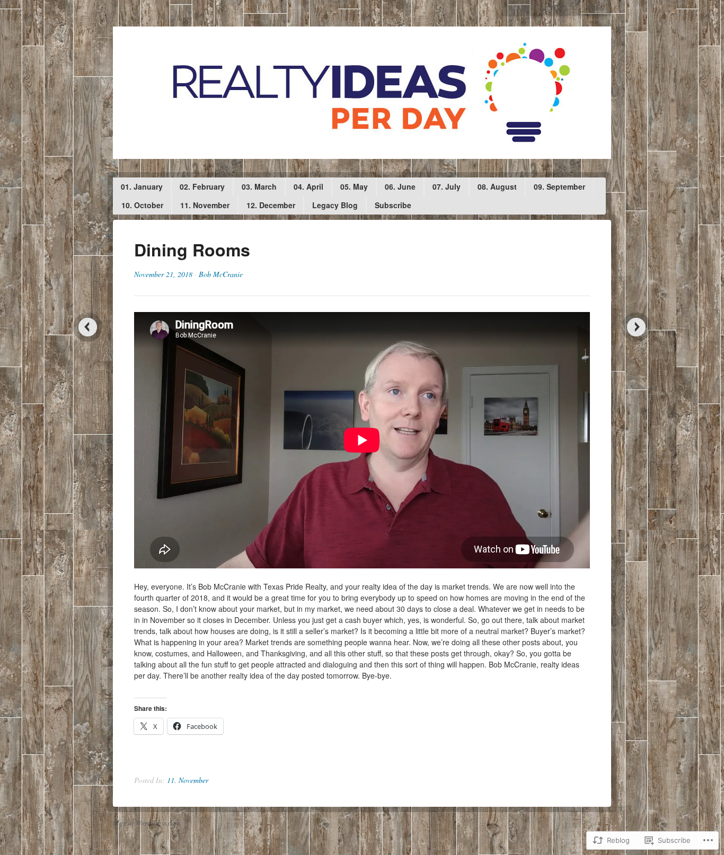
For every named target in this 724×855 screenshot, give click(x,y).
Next (636, 327)
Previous (87, 327)
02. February (202, 186)
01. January (142, 186)
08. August (497, 186)
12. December (270, 205)
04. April (308, 186)
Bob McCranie (221, 274)
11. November (204, 205)
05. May (354, 186)
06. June (400, 186)
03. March (259, 186)
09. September (559, 186)
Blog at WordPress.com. (147, 822)
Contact (557, 7)
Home (517, 7)
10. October (142, 205)
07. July (446, 186)
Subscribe (393, 205)
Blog (595, 7)
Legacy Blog (335, 205)
